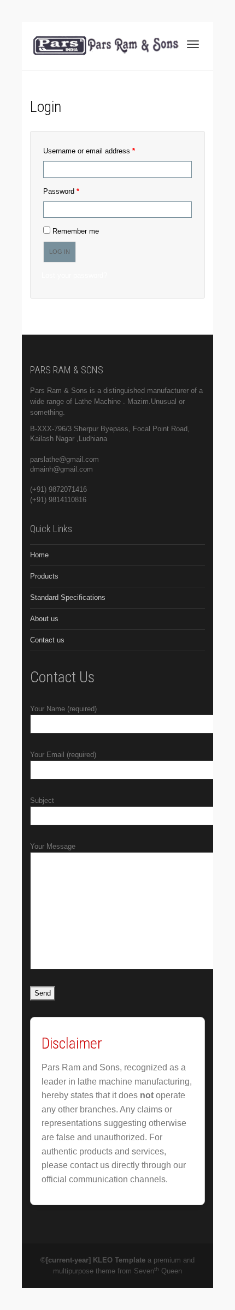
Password (75, 191)
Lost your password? (74, 275)
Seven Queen (158, 1271)
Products (44, 576)
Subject (42, 800)
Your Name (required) (63, 709)
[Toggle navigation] (193, 44)
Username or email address (102, 150)
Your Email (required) (63, 755)
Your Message (52, 846)
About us (44, 619)
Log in (59, 251)
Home (39, 555)
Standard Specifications (67, 597)
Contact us (47, 640)
